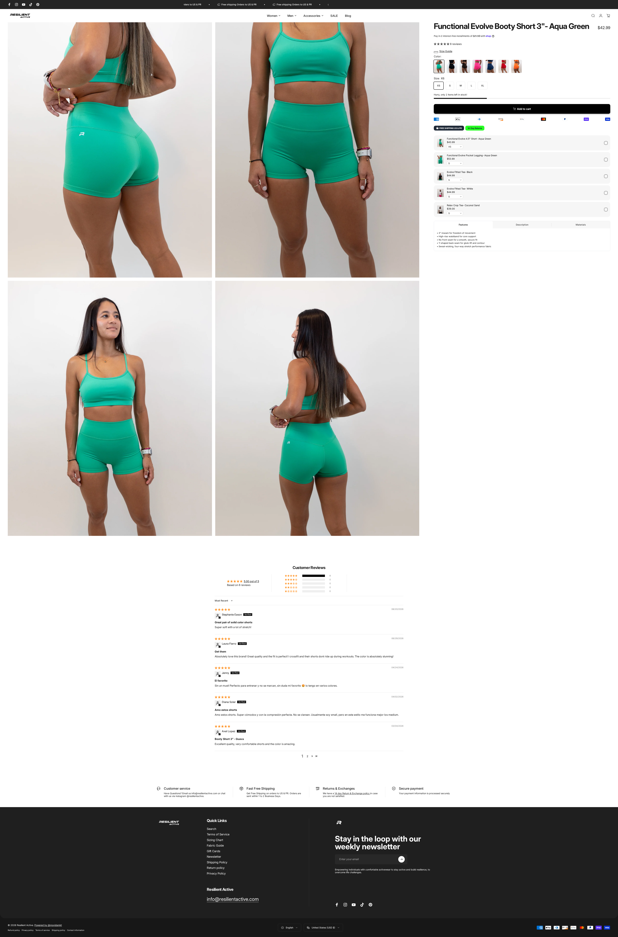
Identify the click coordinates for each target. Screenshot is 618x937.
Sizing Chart (215, 840)
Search (211, 829)
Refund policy (14, 930)
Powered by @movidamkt (48, 925)
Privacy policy (27, 930)
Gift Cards (213, 851)
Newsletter (214, 856)
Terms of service (42, 930)
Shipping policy (58, 930)
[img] (222, 609)
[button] (442, 43)
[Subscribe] (401, 859)
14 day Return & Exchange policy (352, 793)
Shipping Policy (217, 862)
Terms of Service (218, 834)
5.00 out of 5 (251, 581)
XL (482, 85)
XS (438, 85)
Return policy (216, 868)
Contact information (75, 930)
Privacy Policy (216, 873)
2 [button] (307, 756)
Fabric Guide (215, 845)
